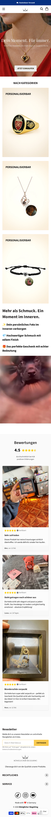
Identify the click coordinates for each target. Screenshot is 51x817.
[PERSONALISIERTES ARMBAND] (25, 268)
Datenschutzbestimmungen (11, 749)
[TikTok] (18, 795)
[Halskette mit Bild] (25, 195)
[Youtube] (33, 795)
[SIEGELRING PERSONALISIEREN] (25, 122)
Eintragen (41, 743)
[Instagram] (25, 795)
